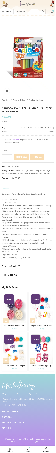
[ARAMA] (43, 11)
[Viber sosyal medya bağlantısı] (22, 178)
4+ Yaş (30, 171)
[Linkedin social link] (12, 178)
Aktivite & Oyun (19, 100)
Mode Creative (18, 442)
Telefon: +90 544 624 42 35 (14, 405)
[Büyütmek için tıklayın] (7, 91)
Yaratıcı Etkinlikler (36, 100)
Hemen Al (37, 157)
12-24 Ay (16, 171)
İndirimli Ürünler (16, 173)
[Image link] (19, 385)
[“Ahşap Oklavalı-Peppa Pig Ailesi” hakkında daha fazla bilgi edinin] (32, 361)
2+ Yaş (23, 171)
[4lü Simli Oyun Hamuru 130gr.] (14, 308)
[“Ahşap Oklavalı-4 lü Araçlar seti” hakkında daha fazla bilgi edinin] (6, 361)
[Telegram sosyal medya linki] (19, 178)
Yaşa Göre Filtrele (46, 173)
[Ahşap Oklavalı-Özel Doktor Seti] (41, 308)
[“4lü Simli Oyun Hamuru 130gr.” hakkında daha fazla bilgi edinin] (6, 320)
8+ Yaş (42, 171)
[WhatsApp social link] (16, 178)
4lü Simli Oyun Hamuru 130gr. (15, 326)
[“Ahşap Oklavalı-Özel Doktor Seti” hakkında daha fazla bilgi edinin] (32, 320)
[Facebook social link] (9, 178)
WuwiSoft (40, 442)
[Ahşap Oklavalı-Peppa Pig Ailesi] (41, 349)
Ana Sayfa (6, 100)
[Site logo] (27, 3)
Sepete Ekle (21, 157)
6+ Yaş (36, 171)
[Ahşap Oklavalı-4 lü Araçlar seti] (14, 349)
